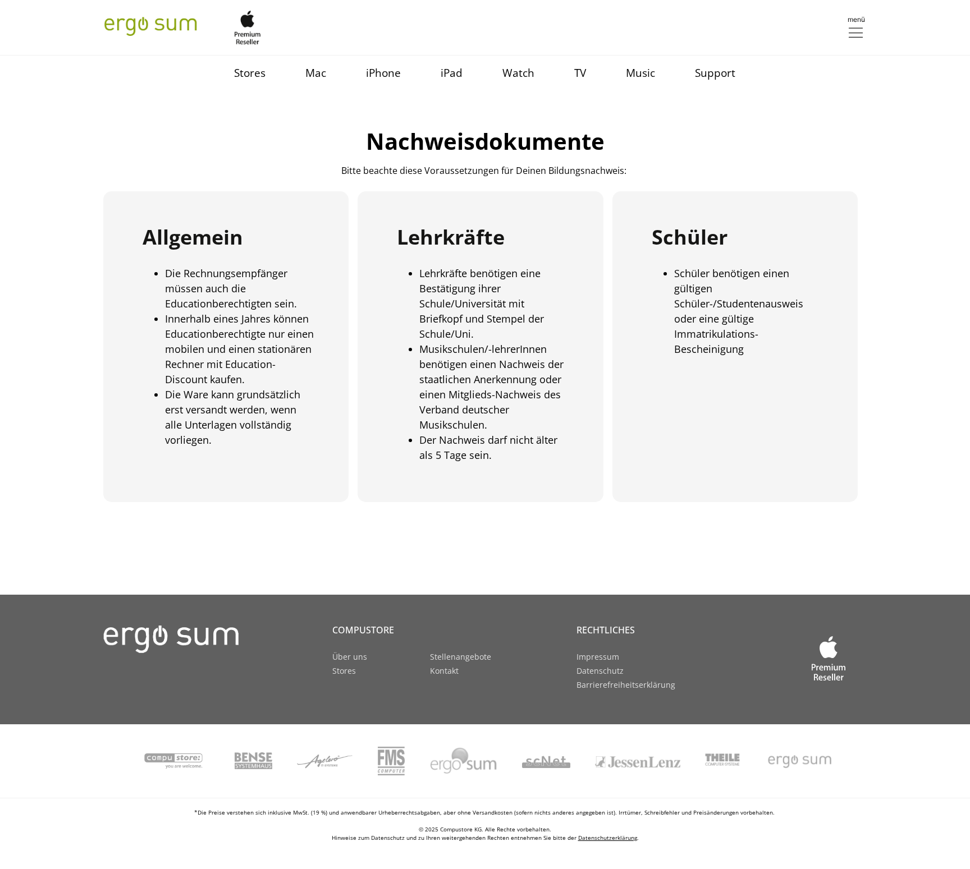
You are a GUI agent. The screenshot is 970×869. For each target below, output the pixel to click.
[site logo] (187, 639)
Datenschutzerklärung (607, 838)
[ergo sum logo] (150, 25)
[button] (856, 27)
